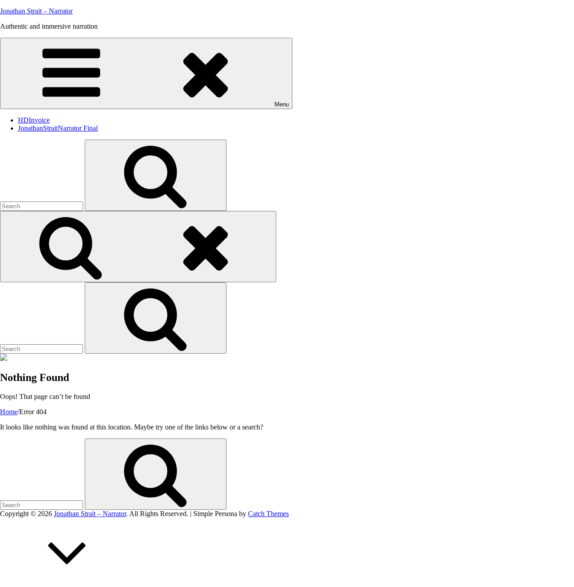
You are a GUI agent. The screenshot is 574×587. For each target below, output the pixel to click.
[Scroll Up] (67, 583)
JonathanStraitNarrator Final (58, 128)
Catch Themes (268, 513)
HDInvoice (34, 120)
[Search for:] (42, 206)
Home (8, 412)
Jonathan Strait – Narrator (36, 11)
